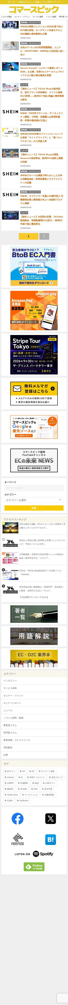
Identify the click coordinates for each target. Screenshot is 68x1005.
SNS (36, 789)
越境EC (10, 789)
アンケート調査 (48, 771)
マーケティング (31, 795)
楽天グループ (57, 777)
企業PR (10, 783)
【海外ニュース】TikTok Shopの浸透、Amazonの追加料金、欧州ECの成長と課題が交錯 (41, 158)
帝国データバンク (37, 777)
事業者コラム (10, 725)
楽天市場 (48, 789)
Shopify (23, 789)
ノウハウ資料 (51, 17)
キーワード (10, 482)
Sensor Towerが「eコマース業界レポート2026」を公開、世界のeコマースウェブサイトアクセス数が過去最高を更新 (42, 71)
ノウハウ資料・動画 (13, 718)
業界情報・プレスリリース (16, 740)
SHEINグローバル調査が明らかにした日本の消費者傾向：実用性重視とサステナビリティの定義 (41, 179)
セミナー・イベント (22, 17)
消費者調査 (49, 795)
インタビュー (10, 680)
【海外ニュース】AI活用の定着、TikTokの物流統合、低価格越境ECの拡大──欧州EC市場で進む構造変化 (41, 220)
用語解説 (7, 747)
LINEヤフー (50, 783)
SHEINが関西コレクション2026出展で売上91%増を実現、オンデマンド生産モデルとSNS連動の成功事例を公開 (41, 30)
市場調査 (24, 783)
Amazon (10, 777)
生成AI (10, 801)
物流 (37, 783)
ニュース (7, 710)
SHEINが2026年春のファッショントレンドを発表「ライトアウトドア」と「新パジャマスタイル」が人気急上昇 (41, 137)
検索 (34, 508)
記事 (5, 755)
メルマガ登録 (6, 17)
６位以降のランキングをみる (34, 597)
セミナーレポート (12, 703)
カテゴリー (10, 494)
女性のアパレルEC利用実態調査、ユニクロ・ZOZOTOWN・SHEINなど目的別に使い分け (42, 51)
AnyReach (23, 801)
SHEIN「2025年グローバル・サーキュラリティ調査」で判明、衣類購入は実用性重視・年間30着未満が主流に (41, 117)
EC (33, 771)
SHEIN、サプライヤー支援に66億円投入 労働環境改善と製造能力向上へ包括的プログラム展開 (41, 199)
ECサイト (11, 771)
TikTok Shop (12, 795)
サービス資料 (38, 17)
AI (22, 777)
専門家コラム (10, 733)
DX (23, 771)
